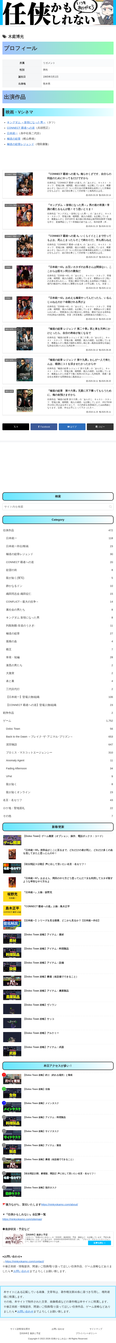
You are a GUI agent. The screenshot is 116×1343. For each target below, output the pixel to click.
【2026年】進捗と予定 (29, 1333)
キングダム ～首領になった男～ (26, 122)
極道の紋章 (14, 138)
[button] (100, 426)
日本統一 (12, 133)
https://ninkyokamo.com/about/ (59, 1204)
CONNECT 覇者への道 (21, 127)
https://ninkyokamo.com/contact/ (24, 1261)
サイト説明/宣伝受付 (20, 1329)
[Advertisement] (58, 468)
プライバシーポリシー (86, 1333)
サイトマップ (96, 1329)
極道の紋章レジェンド (20, 144)
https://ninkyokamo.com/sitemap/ (22, 1219)
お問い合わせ (21, 1271)
